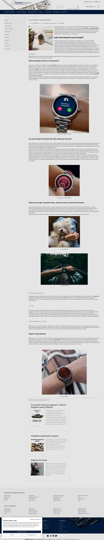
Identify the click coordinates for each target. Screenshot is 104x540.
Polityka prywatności (35, 519)
